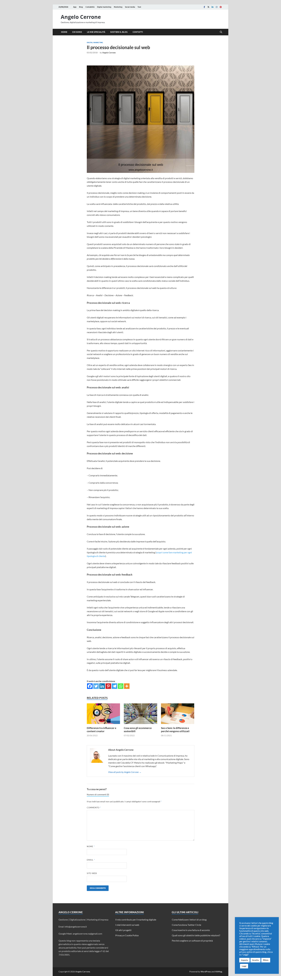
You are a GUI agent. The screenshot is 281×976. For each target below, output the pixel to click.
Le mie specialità (96, 32)
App (74, 7)
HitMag (218, 971)
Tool (139, 7)
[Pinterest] (220, 6)
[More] (127, 686)
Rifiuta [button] (265, 960)
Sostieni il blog (119, 32)
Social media (130, 7)
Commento (94, 807)
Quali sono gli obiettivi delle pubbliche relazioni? (196, 935)
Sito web (92, 873)
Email (91, 860)
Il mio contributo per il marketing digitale (135, 919)
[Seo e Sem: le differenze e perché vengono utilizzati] (177, 714)
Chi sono (77, 32)
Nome (91, 846)
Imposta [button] (244, 960)
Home (64, 32)
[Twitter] (208, 6)
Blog (81, 7)
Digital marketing (104, 7)
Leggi (244, 966)
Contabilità (89, 7)
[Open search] (221, 32)
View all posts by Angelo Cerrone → (124, 772)
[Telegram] (114, 686)
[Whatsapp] (120, 686)
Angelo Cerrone (81, 16)
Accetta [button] (255, 960)
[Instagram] (216, 6)
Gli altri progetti (123, 930)
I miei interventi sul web (127, 924)
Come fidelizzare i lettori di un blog (189, 919)
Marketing (118, 7)
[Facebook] (204, 6)
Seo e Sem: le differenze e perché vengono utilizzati (175, 729)
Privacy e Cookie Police (127, 935)
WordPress (206, 971)
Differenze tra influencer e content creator (101, 729)
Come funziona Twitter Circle (186, 924)
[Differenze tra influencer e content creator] (103, 714)
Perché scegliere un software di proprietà (192, 940)
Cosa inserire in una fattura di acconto (191, 930)
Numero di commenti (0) (98, 794)
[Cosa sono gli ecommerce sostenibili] (140, 714)
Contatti (138, 32)
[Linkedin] (212, 6)
